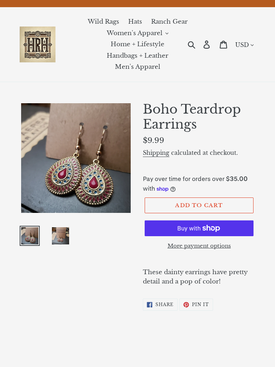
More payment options (199, 245)
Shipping (156, 152)
